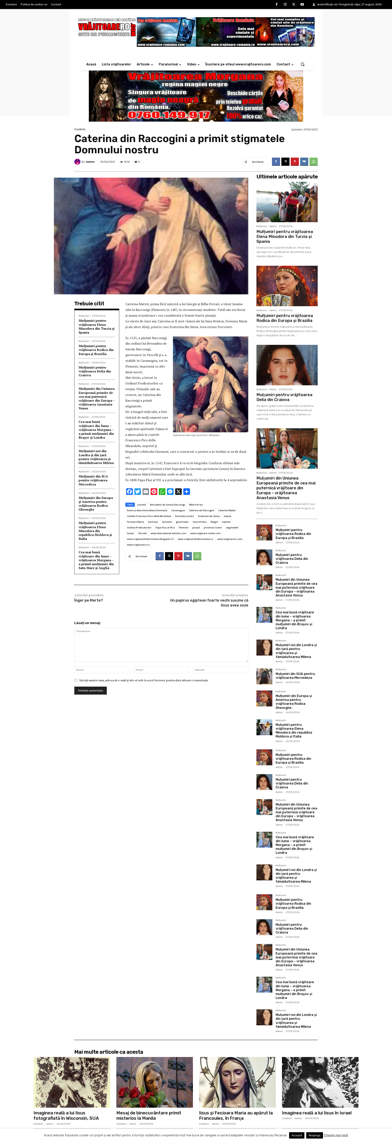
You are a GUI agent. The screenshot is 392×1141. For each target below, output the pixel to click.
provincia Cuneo (213, 527)
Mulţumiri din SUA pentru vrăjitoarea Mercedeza (93, 480)
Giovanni (167, 521)
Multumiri (84, 316)
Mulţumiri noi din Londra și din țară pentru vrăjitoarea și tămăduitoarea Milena (96, 457)
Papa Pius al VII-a (165, 527)
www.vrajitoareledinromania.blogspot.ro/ (150, 538)
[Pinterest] (295, 162)
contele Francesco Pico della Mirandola (149, 516)
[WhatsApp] (314, 162)
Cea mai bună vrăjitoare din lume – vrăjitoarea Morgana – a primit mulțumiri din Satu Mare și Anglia (96, 560)
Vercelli (142, 533)
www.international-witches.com (168, 533)
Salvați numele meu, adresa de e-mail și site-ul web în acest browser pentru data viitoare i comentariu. (143, 680)
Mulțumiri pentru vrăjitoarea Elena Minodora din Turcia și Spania (97, 326)
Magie (214, 521)
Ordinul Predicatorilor (139, 527)
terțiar (130, 533)
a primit (141, 504)
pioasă (196, 527)
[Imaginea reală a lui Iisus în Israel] (320, 1082)
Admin (90, 161)
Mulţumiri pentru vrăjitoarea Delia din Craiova (95, 371)
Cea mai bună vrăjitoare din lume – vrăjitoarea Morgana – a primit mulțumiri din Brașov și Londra (96, 429)
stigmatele (232, 527)
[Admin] (78, 162)
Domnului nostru (184, 516)
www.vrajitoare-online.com (205, 533)
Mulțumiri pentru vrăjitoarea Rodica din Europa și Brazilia (96, 350)
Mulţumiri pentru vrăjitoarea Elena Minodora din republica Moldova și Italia (95, 531)
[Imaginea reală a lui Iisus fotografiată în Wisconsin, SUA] (71, 1082)
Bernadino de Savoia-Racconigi (167, 504)
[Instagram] (285, 4)
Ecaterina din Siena (209, 516)
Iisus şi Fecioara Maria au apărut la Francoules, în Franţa (236, 1115)
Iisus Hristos (200, 521)
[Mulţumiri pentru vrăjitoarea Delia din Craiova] (287, 365)
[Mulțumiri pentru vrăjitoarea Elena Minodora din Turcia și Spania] (287, 202)
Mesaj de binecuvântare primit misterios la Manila (148, 1115)
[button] (302, 64)
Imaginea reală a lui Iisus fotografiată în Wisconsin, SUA (66, 1115)
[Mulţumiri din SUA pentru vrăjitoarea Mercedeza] (264, 676)
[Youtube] (302, 4)
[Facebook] (277, 4)
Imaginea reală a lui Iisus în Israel (317, 1113)
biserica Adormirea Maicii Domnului (147, 510)
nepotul (226, 521)
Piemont (183, 527)
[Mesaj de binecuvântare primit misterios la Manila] (154, 1082)
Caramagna (178, 510)
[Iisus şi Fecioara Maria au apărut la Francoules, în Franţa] (237, 1082)
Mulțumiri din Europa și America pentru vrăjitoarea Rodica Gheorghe (96, 503)
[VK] (304, 162)
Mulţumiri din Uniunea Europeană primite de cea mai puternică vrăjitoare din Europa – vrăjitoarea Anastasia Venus (97, 398)
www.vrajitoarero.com (229, 538)
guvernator (182, 521)
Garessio (153, 521)
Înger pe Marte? (88, 600)
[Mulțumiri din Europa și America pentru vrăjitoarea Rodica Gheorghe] (264, 698)
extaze (227, 516)
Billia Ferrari (196, 504)
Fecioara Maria (135, 521)
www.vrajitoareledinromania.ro (195, 538)
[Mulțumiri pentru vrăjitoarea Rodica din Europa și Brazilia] (287, 286)
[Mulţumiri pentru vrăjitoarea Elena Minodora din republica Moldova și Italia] (264, 727)
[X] (294, 4)
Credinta (79, 129)
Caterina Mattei (227, 510)
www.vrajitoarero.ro (138, 544)
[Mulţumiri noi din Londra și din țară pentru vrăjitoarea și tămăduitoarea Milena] (264, 648)
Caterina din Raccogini (201, 510)
